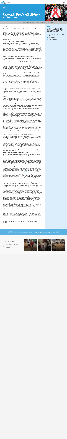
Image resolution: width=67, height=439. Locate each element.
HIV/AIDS (10, 246)
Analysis (20, 22)
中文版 (64, 2)
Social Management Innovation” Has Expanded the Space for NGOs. (25, 171)
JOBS (29, 2)
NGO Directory (24, 2)
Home (15, 22)
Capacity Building (8, 244)
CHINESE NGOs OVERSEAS (35, 2)
